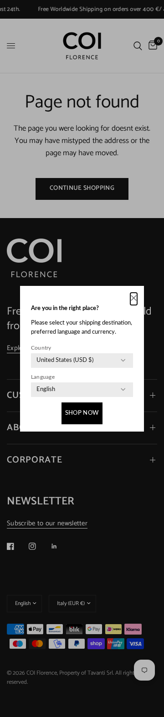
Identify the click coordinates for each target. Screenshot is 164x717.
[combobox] (64, 360)
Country (41, 348)
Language (43, 377)
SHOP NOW (82, 413)
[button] (133, 299)
